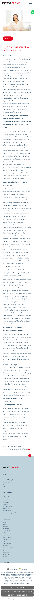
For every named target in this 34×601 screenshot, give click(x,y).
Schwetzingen (7, 552)
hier (28, 449)
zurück (7, 38)
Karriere (5, 484)
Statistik (24, 569)
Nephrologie (6, 496)
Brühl (4, 524)
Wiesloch (5, 556)
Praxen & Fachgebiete (9, 480)
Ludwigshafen (7, 543)
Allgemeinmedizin (8, 506)
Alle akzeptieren (17, 587)
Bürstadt (5, 526)
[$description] (12, 6)
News (4, 486)
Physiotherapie (7, 510)
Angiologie (6, 502)
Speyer (5, 550)
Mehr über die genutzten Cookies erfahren (17, 599)
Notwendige (13, 569)
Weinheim (6, 554)
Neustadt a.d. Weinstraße (10, 548)
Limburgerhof (7, 539)
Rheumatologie (7, 508)
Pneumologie (6, 500)
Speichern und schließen (17, 595)
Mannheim (6, 545)
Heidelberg (6, 533)
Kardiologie (6, 498)
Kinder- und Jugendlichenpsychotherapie (15, 513)
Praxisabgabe (6, 482)
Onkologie (5, 504)
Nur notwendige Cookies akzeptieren (17, 591)
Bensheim (5, 522)
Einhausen (6, 528)
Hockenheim (6, 535)
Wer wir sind (6, 478)
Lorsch (4, 541)
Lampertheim (7, 537)
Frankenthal (6, 531)
